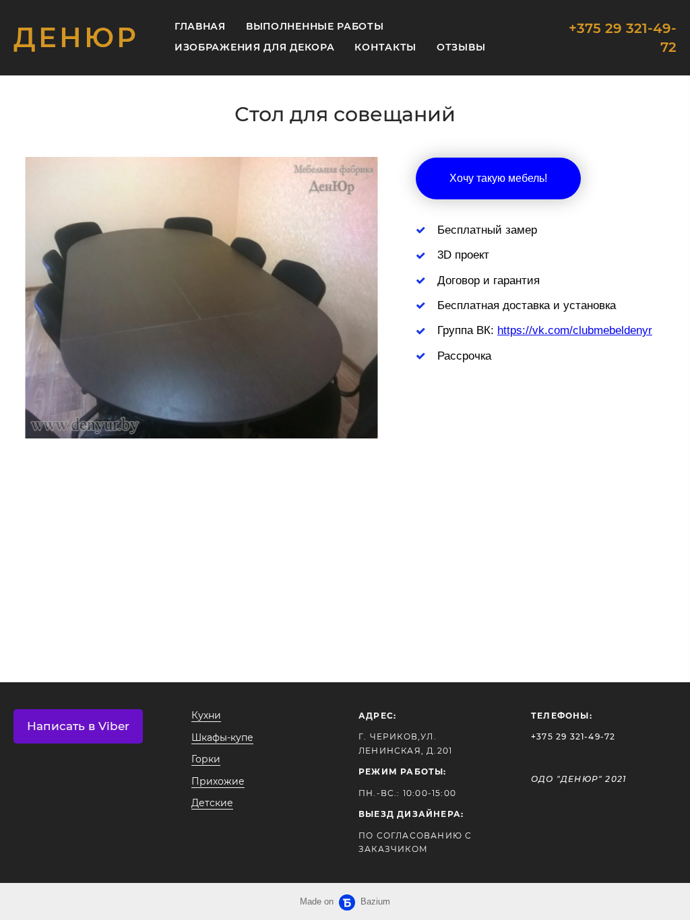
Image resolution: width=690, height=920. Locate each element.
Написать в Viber (78, 726)
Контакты (385, 47)
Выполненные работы (315, 26)
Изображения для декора (254, 47)
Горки (205, 759)
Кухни (206, 715)
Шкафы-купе (222, 737)
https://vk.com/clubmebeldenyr (574, 330)
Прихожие (218, 781)
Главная (200, 26)
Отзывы (461, 47)
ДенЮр (76, 38)
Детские (212, 803)
